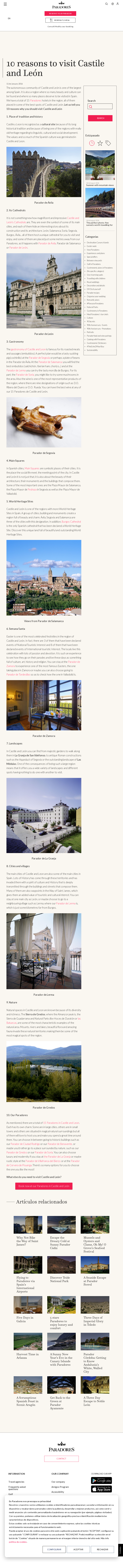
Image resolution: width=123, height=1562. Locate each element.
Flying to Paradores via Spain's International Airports (25, 1284)
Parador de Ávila (47, 243)
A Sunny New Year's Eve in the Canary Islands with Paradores (61, 1359)
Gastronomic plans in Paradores (100, 267)
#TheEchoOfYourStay (95, 346)
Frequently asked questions (17, 1487)
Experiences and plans (96, 253)
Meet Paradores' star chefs (97, 314)
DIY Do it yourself (94, 289)
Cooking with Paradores (96, 339)
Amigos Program (60, 1486)
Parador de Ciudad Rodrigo (25, 1144)
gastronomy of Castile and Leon (28, 349)
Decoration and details (96, 285)
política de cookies (18, 1542)
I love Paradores (93, 250)
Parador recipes (93, 293)
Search (92, 100)
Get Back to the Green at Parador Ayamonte (60, 1403)
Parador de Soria (25, 374)
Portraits (90, 332)
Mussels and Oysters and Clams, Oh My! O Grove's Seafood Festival (95, 1244)
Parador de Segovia (39, 357)
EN (9, 18)
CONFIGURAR (54, 1549)
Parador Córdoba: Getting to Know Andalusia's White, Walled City (95, 1363)
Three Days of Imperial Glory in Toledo (94, 1321)
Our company (58, 1481)
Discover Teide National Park (60, 1279)
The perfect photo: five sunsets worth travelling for (99, 223)
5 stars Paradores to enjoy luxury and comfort (61, 1323)
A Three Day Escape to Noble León (94, 1401)
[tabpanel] (100, 188)
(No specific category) (95, 271)
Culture (90, 318)
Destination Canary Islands (98, 242)
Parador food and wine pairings (99, 336)
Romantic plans (93, 300)
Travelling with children (96, 278)
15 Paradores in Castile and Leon (61, 1122)
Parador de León (18, 247)
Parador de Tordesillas (18, 674)
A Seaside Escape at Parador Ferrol (95, 1281)
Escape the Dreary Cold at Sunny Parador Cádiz (60, 1243)
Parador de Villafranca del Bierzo (43, 1161)
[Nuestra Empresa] (112, 4)
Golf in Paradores (94, 264)
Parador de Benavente (60, 1144)
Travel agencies (16, 1481)
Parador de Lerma (16, 370)
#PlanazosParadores (95, 303)
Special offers (92, 257)
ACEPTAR (78, 1549)
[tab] (91, 143)
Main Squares (32, 468)
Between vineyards (94, 260)
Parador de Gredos (16, 1152)
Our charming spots (95, 275)
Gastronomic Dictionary (96, 343)
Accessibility (57, 1491)
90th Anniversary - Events (97, 325)
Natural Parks (92, 307)
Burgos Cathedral (71, 521)
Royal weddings (93, 282)
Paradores (36, 100)
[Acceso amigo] (117, 4)
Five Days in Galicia (24, 1319)
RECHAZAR (102, 1549)
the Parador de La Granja (57, 1156)
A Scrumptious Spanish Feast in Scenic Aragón (27, 1401)
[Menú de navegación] (5, 4)
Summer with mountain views (100, 185)
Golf (10, 1494)
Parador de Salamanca (50, 362)
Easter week (91, 246)
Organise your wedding (96, 296)
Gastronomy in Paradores (97, 311)
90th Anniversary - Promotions (99, 328)
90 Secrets (91, 321)
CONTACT (61, 1458)
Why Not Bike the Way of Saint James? (27, 1241)
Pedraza (32, 489)
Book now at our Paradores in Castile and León (43, 1186)
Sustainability (92, 350)
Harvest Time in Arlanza (27, 1356)
